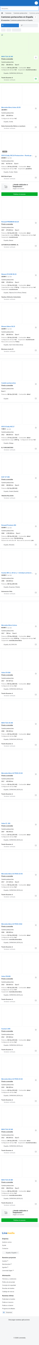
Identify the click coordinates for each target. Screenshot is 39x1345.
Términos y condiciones (9, 1279)
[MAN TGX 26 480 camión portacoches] (19, 1167)
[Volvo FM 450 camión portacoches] (19, 964)
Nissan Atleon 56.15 (8, 326)
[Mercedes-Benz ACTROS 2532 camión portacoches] (19, 911)
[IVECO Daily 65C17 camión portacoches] (19, 414)
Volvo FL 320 (5, 823)
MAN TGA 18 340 (7, 56)
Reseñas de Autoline (8, 1288)
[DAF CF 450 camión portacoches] (19, 464)
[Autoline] (2, 13)
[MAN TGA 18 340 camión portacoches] (19, 44)
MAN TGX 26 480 (7, 1180)
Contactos (5, 1248)
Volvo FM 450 (6, 976)
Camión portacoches (8, 383)
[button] (36, 3)
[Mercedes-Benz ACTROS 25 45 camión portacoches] (19, 761)
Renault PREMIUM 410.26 (10, 222)
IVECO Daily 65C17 (7, 426)
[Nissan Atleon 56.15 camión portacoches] (19, 314)
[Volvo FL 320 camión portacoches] (19, 811)
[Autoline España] (12, 3)
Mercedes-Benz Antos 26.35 (10, 107)
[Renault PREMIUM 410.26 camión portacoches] (19, 209)
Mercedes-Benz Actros (9, 625)
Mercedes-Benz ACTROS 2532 (11, 924)
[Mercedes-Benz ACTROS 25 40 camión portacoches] (19, 1066)
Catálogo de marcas (8, 1291)
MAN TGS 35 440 (7, 723)
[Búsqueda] (36, 8)
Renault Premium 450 (8, 525)
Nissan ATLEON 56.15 (8, 274)
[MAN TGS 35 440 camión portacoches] (19, 710)
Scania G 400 (5, 1029)
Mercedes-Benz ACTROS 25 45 (12, 773)
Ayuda (4, 1245)
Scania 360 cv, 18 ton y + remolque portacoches (17, 573)
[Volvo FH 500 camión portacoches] (19, 660)
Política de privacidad (8, 1282)
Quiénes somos (7, 1242)
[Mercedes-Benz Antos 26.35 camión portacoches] (19, 95)
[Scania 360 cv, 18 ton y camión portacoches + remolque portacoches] (19, 560)
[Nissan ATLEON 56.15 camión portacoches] (19, 262)
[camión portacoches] (19, 370)
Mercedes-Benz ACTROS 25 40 (12, 1079)
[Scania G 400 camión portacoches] (19, 1016)
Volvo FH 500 (5, 672)
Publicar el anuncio (19, 194)
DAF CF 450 (5, 477)
